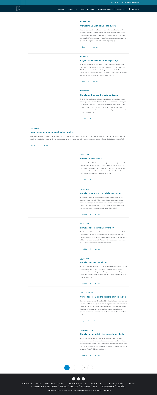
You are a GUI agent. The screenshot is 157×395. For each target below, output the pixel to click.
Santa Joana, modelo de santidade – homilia (51, 132)
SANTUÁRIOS (85, 386)
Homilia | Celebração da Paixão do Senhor (100, 193)
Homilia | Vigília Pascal (91, 159)
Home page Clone (39, 386)
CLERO (61, 383)
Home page (131, 383)
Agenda (38, 383)
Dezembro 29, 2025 (86, 293)
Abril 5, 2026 (84, 154)
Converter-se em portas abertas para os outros (103, 297)
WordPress (89, 390)
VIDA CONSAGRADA (107, 386)
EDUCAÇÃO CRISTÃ (96, 383)
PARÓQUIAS (74, 386)
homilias (84, 119)
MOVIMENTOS (52, 386)
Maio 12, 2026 (34, 128)
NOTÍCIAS (63, 386)
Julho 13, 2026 (85, 22)
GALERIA (121, 383)
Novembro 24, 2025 (87, 330)
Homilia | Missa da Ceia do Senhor (97, 228)
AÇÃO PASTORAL (27, 383)
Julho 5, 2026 (84, 56)
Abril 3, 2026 (84, 189)
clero (83, 47)
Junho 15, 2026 (85, 91)
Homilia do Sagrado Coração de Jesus (99, 95)
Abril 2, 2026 (84, 224)
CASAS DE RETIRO (50, 383)
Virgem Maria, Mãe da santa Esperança (99, 60)
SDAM (95, 386)
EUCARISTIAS (110, 383)
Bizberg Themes (106, 390)
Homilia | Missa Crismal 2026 (94, 262)
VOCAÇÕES (121, 386)
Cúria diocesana (72, 383)
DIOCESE (83, 383)
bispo (33, 145)
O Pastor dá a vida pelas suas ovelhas (99, 26)
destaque (84, 355)
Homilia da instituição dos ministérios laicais (102, 334)
